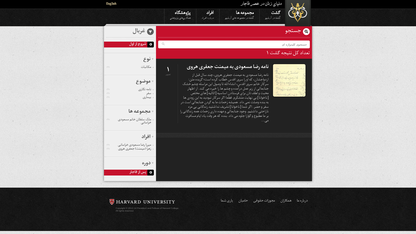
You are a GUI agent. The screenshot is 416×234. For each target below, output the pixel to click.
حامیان (243, 201)
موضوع (143, 81)
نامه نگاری (129, 90)
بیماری (129, 98)
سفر (129, 94)
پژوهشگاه (180, 14)
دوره (146, 163)
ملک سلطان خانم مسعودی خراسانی (129, 121)
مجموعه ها (239, 14)
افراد (208, 14)
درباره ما (302, 201)
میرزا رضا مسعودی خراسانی (129, 145)
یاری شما (227, 201)
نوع (147, 59)
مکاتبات (129, 68)
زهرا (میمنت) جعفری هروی (129, 149)
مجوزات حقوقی (264, 201)
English (111, 4)
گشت (273, 14)
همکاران (285, 201)
